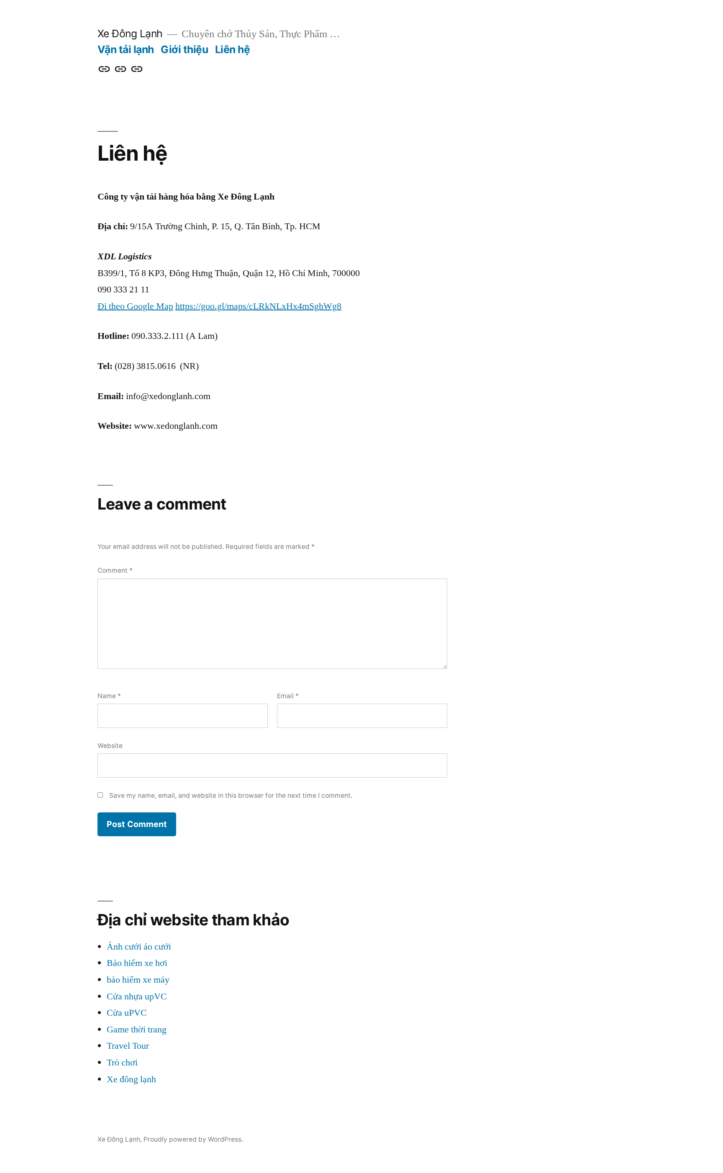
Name (109, 696)
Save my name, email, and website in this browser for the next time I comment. (230, 795)
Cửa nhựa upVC (137, 996)
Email (288, 696)
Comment (115, 570)
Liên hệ (232, 49)
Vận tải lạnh (125, 49)
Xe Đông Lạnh (130, 33)
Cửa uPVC (127, 1013)
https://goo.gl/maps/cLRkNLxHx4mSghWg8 (258, 306)
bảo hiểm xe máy (138, 980)
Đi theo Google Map (135, 306)
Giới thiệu (184, 49)
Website (110, 746)
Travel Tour (128, 1046)
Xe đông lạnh (131, 1079)
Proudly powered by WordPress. (193, 1139)
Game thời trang (137, 1029)
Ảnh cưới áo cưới (139, 947)
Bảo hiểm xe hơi (137, 963)
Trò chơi (122, 1062)
